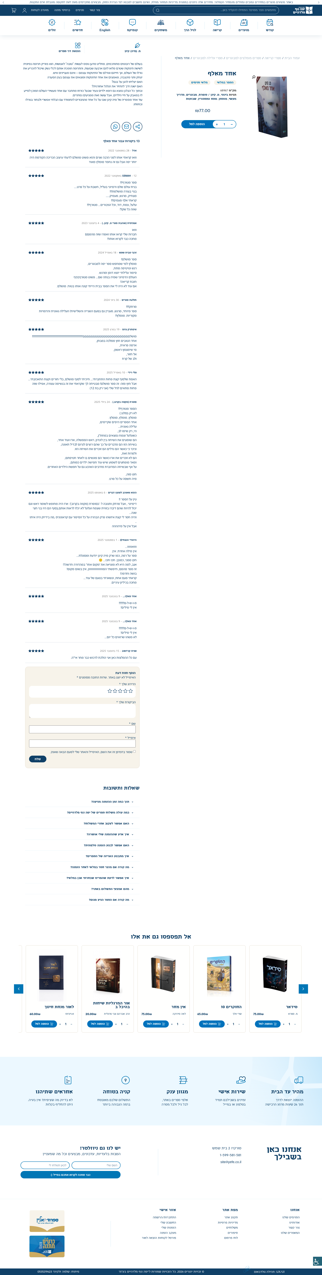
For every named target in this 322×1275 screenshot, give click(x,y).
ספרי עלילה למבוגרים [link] (208, 58)
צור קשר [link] (94, 10)
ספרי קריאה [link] (273, 58)
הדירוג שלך (127, 684)
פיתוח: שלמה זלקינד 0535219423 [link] (58, 1271)
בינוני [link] (224, 94)
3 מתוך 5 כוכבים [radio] (120, 691)
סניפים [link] (80, 10)
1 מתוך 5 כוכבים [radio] (130, 691)
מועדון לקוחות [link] (40, 10)
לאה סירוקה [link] (235, 1014)
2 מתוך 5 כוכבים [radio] (125, 691)
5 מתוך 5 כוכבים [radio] (110, 691)
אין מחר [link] (234, 1007)
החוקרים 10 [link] (287, 1007)
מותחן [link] (223, 99)
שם (132, 723)
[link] (317, 1261)
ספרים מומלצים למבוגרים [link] (243, 58)
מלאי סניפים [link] (199, 82)
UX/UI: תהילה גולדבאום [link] (269, 1272)
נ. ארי (71, 1014)
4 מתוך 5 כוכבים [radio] (115, 691)
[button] (318, 2)
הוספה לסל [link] (197, 124)
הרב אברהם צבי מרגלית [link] (173, 1014)
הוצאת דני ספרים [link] (69, 51)
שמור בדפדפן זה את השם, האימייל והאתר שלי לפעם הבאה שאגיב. (91, 751)
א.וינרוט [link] (125, 1014)
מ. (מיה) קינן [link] (133, 51)
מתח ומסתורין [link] (207, 99)
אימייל (130, 737)
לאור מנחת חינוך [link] (115, 1007)
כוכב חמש (64, 1007)
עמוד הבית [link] (292, 58)
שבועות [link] (191, 99)
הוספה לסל (42, 1024)
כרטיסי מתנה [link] (62, 10)
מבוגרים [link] (191, 94)
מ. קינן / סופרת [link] (209, 94)
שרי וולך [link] (293, 1014)
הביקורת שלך (126, 702)
